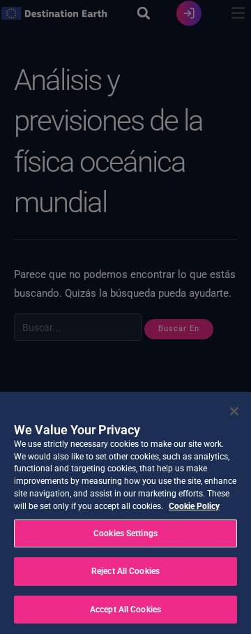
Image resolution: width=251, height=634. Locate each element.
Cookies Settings (125, 533)
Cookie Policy (194, 506)
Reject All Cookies (125, 571)
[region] (125, 513)
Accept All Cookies (125, 609)
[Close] (234, 411)
